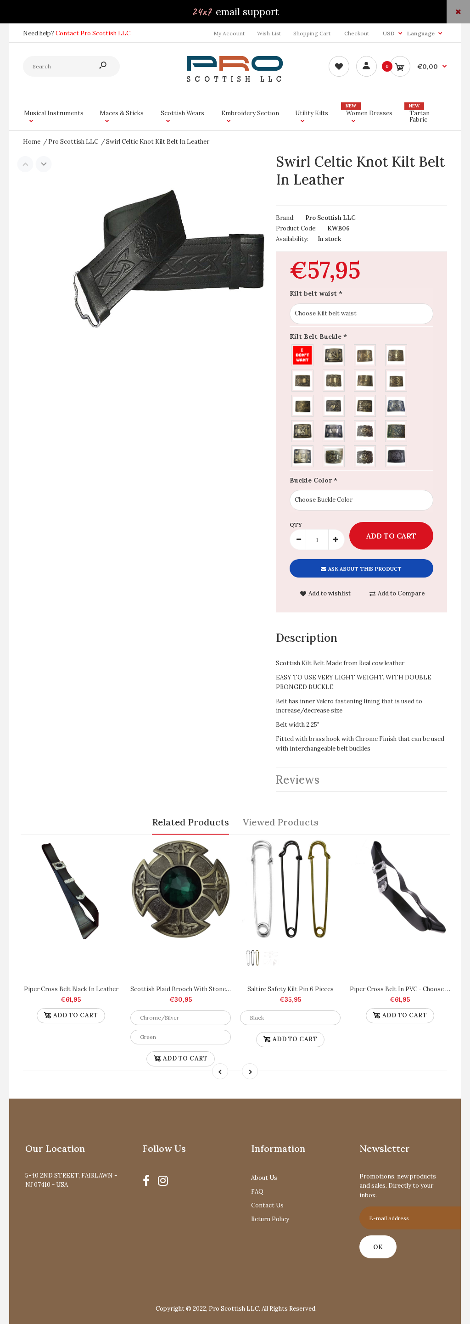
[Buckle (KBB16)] (303, 455)
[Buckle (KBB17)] (334, 455)
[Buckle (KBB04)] (303, 379)
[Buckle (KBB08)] (303, 404)
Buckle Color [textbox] (313, 480)
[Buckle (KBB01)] (334, 354)
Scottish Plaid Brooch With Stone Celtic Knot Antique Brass (215, 989)
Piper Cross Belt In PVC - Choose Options (409, 989)
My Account (229, 33)
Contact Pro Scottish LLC (93, 33)
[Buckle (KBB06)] (365, 379)
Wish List (269, 33)
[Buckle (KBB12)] (303, 430)
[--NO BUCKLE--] (303, 354)
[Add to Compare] (109, 850)
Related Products (190, 822)
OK (378, 1247)
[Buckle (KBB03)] (396, 354)
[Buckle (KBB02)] (365, 354)
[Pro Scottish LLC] (235, 80)
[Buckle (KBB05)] (334, 379)
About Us (264, 1178)
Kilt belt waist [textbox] (316, 293)
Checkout (356, 33)
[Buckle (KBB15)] (396, 430)
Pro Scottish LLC (330, 218)
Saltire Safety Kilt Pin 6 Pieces (290, 989)
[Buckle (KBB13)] (334, 430)
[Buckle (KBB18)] (365, 455)
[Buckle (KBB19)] (396, 455)
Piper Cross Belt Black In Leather (71, 989)
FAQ (257, 1191)
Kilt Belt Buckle (318, 336)
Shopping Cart (311, 33)
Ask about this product (365, 569)
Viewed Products (281, 822)
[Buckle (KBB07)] (396, 379)
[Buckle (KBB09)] (334, 404)
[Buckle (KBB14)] (365, 430)
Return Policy (270, 1219)
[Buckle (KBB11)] (396, 404)
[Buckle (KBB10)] (365, 404)
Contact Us (267, 1205)
